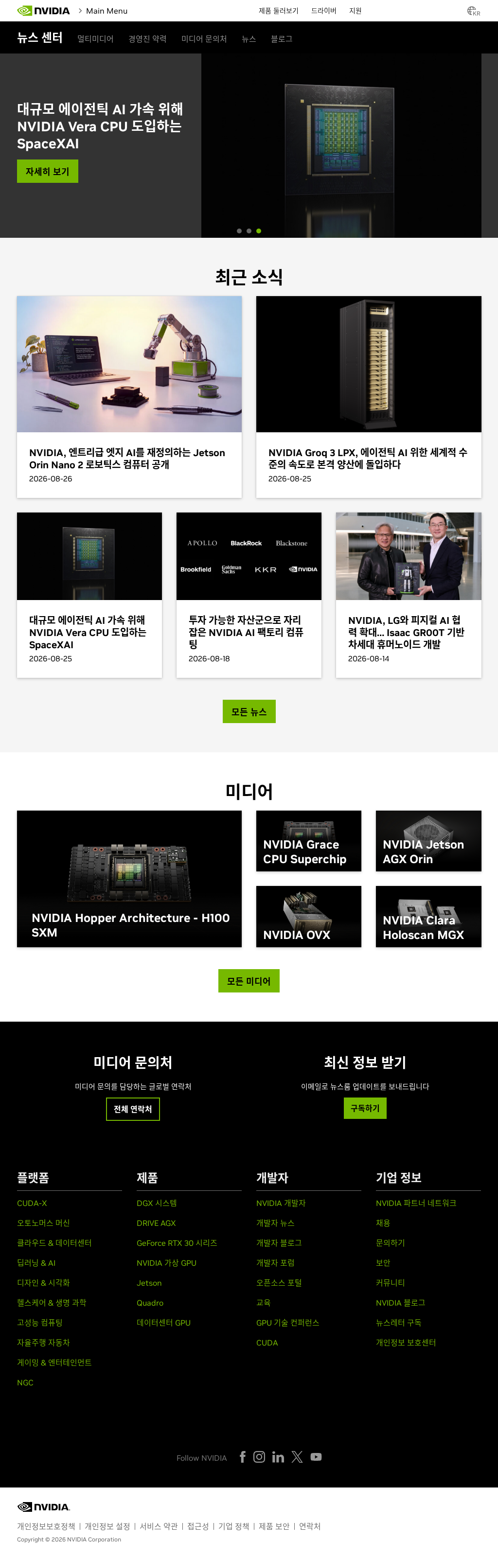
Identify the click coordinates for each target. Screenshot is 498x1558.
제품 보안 (274, 1526)
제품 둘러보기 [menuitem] (279, 10)
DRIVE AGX (156, 1223)
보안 (383, 1263)
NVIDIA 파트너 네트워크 (416, 1203)
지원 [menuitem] (355, 10)
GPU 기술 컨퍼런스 (288, 1323)
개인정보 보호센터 (406, 1342)
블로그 (282, 39)
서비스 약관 (159, 1526)
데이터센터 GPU (164, 1323)
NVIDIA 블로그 (401, 1303)
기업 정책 (233, 1526)
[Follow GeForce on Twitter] (297, 1457)
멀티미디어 (95, 39)
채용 (383, 1223)
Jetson (149, 1283)
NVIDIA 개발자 (281, 1203)
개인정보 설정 (107, 1526)
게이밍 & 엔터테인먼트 (54, 1362)
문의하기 (390, 1243)
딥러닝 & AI (36, 1263)
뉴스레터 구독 (399, 1323)
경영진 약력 (147, 39)
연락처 (310, 1526)
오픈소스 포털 (279, 1283)
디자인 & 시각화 (43, 1283)
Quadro (150, 1303)
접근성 (198, 1526)
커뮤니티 (390, 1283)
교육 (263, 1303)
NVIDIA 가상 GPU (166, 1263)
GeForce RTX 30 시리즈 (177, 1243)
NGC (25, 1382)
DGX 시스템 (157, 1203)
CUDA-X (32, 1203)
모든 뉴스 (249, 712)
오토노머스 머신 (43, 1223)
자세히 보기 (48, 171)
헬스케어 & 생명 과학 (52, 1303)
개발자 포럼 (275, 1263)
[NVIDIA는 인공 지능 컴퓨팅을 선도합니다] (44, 10)
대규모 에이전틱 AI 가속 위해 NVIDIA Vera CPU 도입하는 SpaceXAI (100, 126)
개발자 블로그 (279, 1243)
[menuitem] (151, 9)
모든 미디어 (249, 981)
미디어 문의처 (204, 39)
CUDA (267, 1342)
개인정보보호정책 (46, 1526)
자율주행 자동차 (43, 1342)
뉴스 (249, 39)
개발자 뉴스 (275, 1223)
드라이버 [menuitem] (324, 10)
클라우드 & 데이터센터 (54, 1243)
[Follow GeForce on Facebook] (243, 1457)
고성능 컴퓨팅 (40, 1323)
